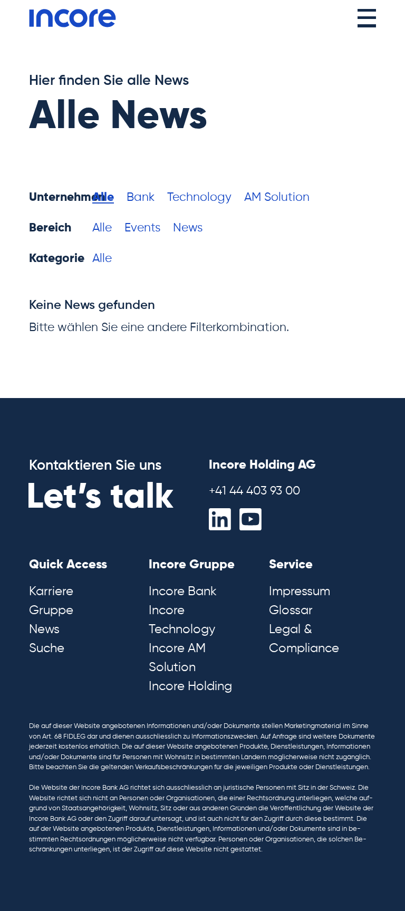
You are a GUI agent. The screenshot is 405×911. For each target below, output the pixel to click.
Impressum (299, 591)
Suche (46, 648)
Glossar (291, 610)
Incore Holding (190, 686)
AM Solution (277, 197)
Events (142, 228)
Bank (141, 197)
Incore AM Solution (177, 658)
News (187, 228)
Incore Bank (183, 591)
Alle (103, 197)
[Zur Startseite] (72, 18)
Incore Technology (182, 620)
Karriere (51, 591)
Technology (199, 197)
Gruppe (51, 610)
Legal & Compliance (304, 639)
